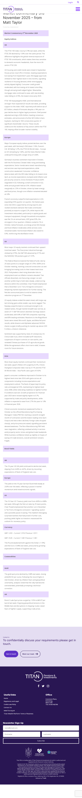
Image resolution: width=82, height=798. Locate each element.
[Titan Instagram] (48, 686)
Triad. (44, 778)
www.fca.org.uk (9, 711)
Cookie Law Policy (10, 704)
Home (6, 698)
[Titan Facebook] (38, 686)
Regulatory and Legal (11, 701)
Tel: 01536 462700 (52, 704)
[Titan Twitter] (43, 686)
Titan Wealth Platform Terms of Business (18, 714)
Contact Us (8, 707)
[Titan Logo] (13, 8)
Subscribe (41, 741)
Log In (70, 2)
